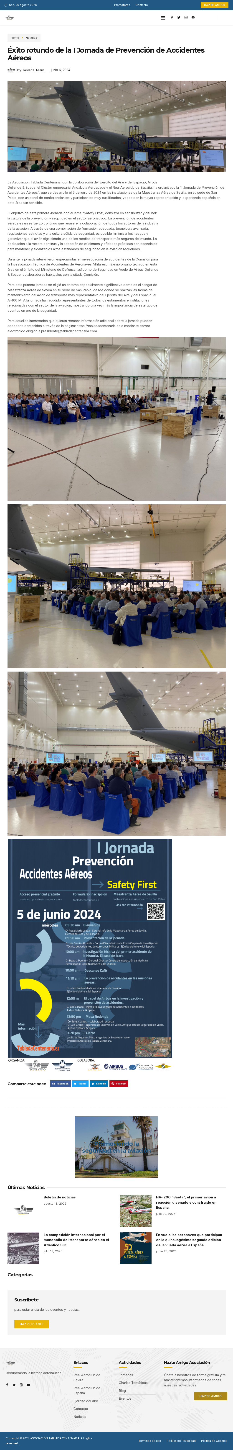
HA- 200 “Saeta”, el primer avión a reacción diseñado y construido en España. (186, 1202)
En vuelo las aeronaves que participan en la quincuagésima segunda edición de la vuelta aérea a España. (189, 1240)
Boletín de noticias (60, 1197)
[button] (163, 17)
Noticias (31, 37)
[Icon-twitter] (179, 18)
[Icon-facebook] (172, 18)
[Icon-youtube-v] (193, 18)
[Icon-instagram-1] (186, 18)
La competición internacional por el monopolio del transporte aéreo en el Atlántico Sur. (76, 1240)
